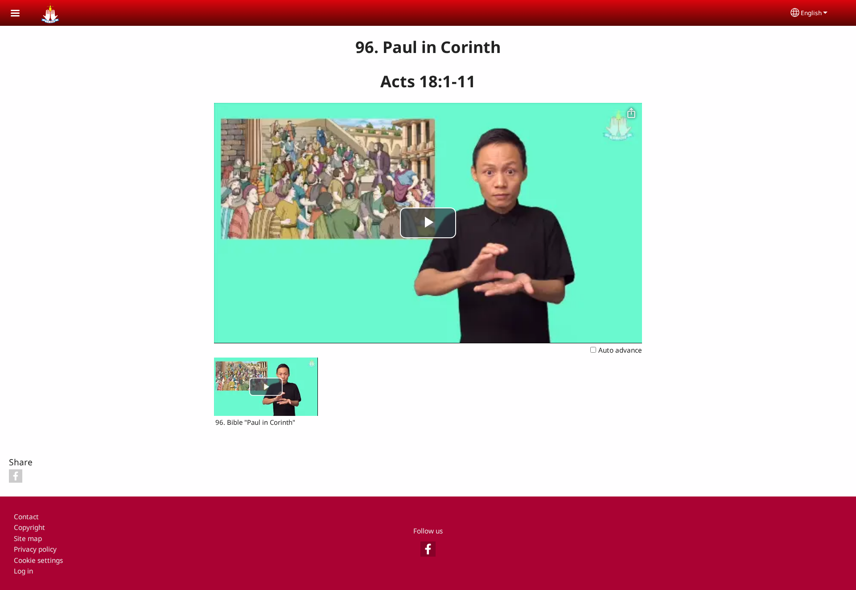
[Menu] (20, 14)
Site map (28, 538)
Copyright (29, 527)
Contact (26, 516)
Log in (23, 571)
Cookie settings (38, 560)
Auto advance (620, 350)
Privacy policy (35, 549)
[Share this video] (631, 113)
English (811, 12)
